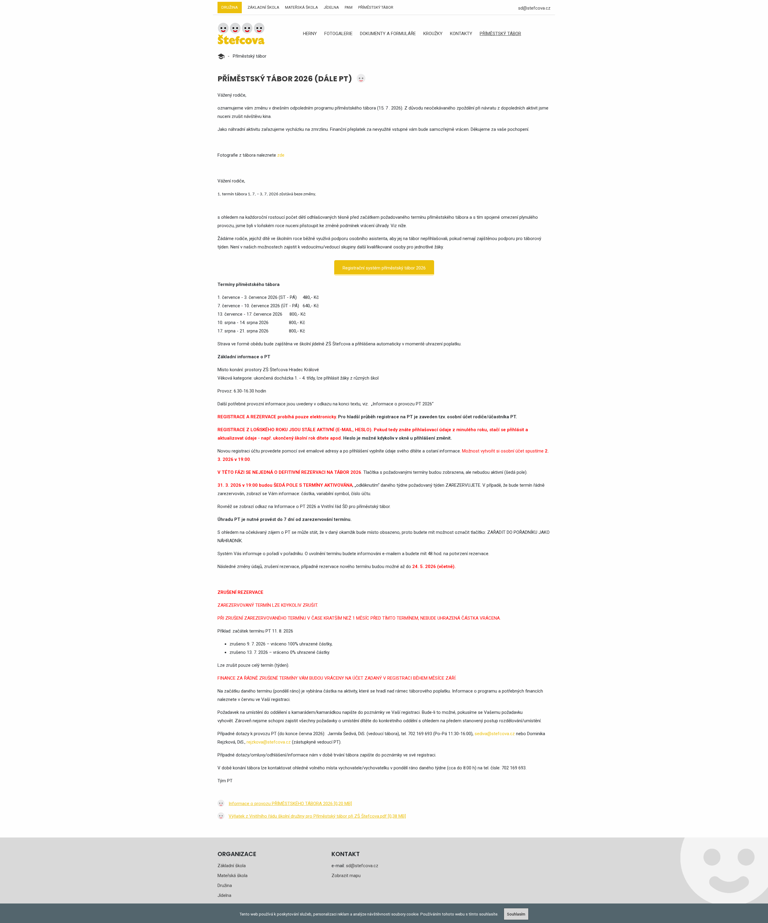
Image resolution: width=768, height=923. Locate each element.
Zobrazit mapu (346, 875)
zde (280, 155)
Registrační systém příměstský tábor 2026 (384, 268)
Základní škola (263, 7)
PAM (348, 7)
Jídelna (331, 7)
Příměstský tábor (375, 7)
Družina (229, 7)
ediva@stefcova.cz (496, 733)
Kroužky (432, 33)
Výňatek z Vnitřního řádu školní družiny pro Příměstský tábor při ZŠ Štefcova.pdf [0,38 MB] (317, 816)
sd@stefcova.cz (534, 8)
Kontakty (461, 33)
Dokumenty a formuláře (388, 33)
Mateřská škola (301, 7)
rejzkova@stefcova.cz (269, 742)
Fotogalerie (338, 33)
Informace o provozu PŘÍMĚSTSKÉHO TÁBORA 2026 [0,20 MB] (290, 803)
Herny (310, 33)
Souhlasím (516, 914)
